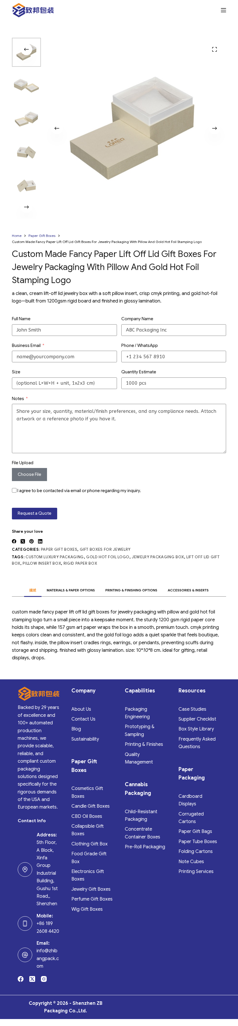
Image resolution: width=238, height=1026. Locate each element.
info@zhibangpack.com (48, 958)
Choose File (29, 474)
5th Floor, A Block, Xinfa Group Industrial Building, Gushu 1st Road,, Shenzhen (47, 873)
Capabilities (140, 690)
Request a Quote (34, 513)
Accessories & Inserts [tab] (188, 590)
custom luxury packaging (55, 557)
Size (16, 372)
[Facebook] (14, 541)
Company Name (137, 318)
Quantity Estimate (138, 372)
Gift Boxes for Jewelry (105, 549)
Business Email (26, 345)
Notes (18, 398)
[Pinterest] (31, 541)
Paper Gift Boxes (59, 549)
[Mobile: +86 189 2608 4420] (25, 923)
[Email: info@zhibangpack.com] (25, 955)
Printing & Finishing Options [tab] (131, 590)
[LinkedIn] (40, 541)
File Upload (22, 462)
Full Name (21, 318)
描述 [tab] (32, 590)
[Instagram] (44, 979)
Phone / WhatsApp (139, 345)
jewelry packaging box (158, 557)
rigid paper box (80, 563)
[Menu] (223, 10)
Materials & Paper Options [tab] (71, 590)
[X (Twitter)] (23, 541)
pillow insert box (42, 563)
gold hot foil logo (107, 557)
